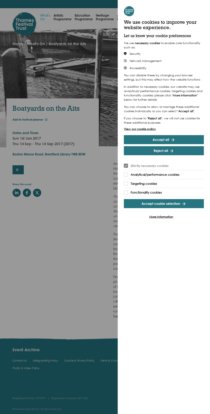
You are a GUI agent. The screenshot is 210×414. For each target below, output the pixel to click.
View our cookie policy (140, 129)
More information (161, 216)
